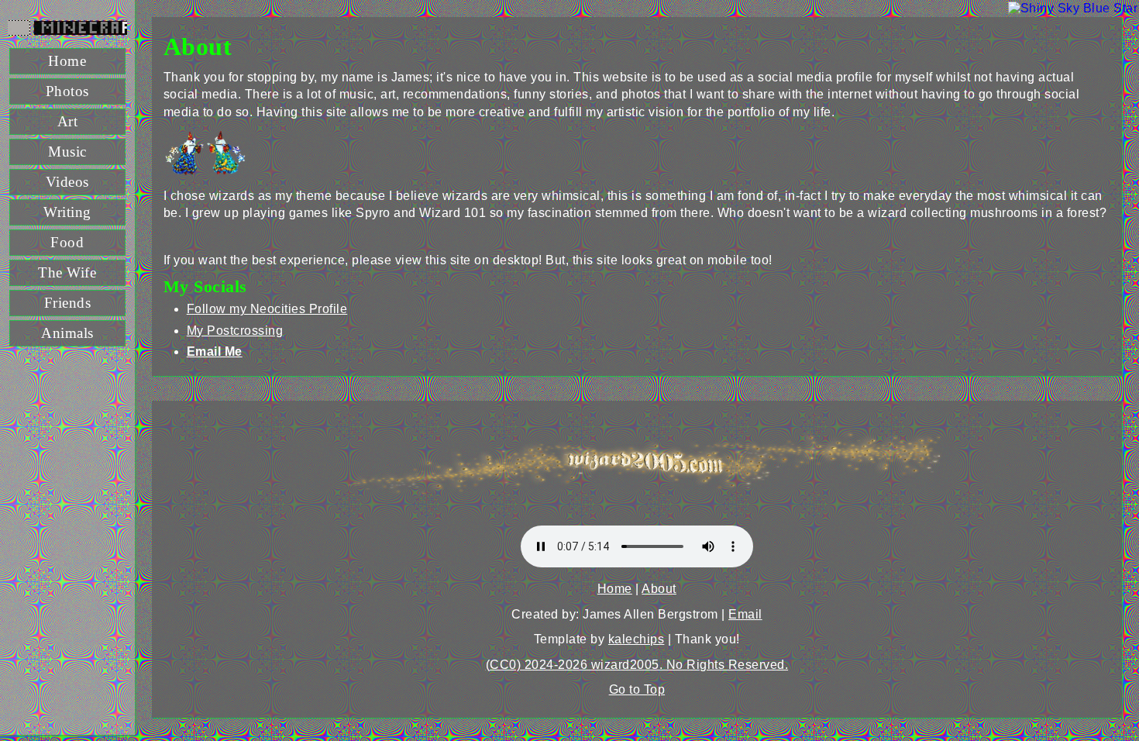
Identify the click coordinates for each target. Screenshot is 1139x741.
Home (67, 61)
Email (745, 614)
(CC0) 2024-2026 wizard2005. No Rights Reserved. (637, 664)
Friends (67, 303)
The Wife (67, 272)
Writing (67, 212)
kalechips (636, 639)
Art (67, 121)
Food (67, 242)
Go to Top (637, 689)
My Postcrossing (235, 330)
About (659, 588)
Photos (67, 91)
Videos (67, 182)
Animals (67, 333)
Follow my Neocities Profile (267, 308)
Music (67, 151)
